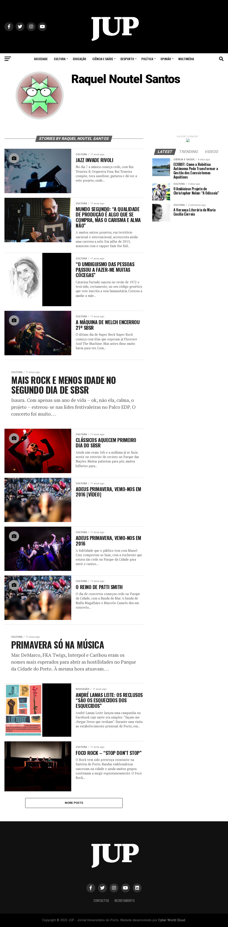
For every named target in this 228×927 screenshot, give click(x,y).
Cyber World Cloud (171, 920)
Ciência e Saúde (102, 58)
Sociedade (41, 58)
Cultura (59, 58)
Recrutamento (124, 900)
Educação (79, 58)
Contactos (101, 900)
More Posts (74, 802)
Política (147, 58)
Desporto (127, 58)
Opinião (166, 58)
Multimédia (186, 58)
